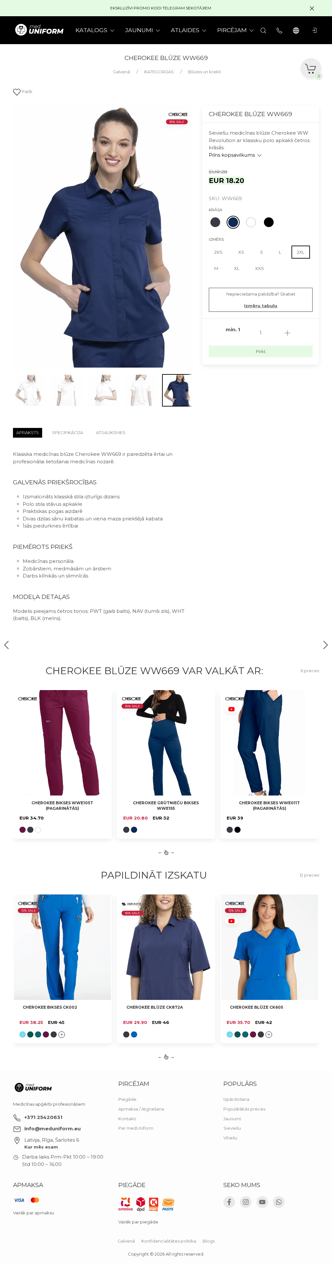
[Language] (297, 30)
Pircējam (232, 30)
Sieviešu (232, 1128)
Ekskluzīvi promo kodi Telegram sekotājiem (160, 8)
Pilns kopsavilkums (232, 155)
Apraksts (27, 432)
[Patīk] (103, 698)
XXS (259, 268)
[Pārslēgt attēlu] (29, 390)
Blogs (209, 1241)
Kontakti (127, 1118)
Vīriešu (230, 1137)
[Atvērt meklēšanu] (263, 30)
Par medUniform (135, 1128)
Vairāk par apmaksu (33, 1212)
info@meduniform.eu (52, 1128)
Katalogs (91, 30)
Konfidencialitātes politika (168, 1241)
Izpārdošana (236, 1099)
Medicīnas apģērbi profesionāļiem (49, 1104)
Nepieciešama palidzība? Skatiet (260, 299)
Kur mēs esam (41, 1146)
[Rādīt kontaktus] (279, 30)
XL (236, 268)
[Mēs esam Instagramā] (246, 1202)
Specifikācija (67, 432)
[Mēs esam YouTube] (262, 1202)
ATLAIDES (185, 30)
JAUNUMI (139, 30)
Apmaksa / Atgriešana (141, 1109)
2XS (218, 252)
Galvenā (126, 1241)
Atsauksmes (110, 432)
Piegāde (127, 1099)
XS (241, 252)
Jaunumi (232, 1118)
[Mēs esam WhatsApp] (279, 1202)
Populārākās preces (244, 1109)
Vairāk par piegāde (138, 1221)
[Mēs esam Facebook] (229, 1202)
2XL (300, 252)
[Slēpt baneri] (312, 8)
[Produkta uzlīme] (27, 700)
